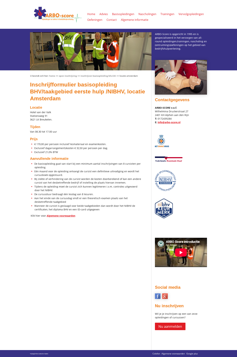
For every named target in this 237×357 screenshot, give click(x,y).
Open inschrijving (68, 75)
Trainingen (167, 14)
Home (91, 14)
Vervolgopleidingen (191, 14)
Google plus (192, 353)
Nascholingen (147, 14)
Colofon (156, 353)
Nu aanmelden (170, 326)
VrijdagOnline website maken (39, 354)
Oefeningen (94, 20)
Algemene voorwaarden (61, 215)
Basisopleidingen (123, 14)
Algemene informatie (134, 20)
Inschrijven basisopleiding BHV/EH (98, 75)
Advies (103, 14)
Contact (112, 20)
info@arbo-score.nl (169, 122)
